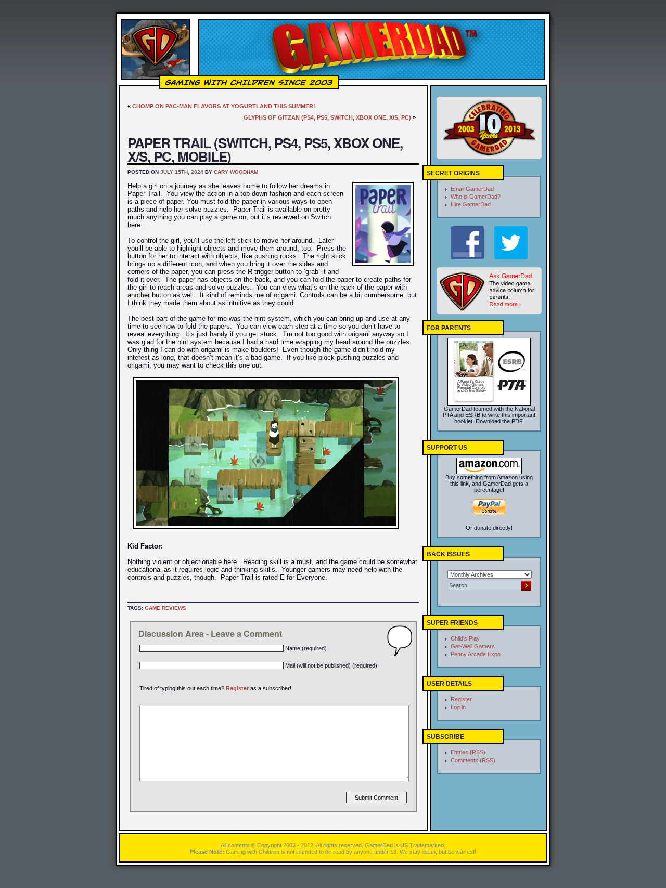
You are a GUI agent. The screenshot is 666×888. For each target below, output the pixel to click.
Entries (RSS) (468, 752)
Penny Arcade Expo (476, 654)
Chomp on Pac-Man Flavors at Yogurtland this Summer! (223, 106)
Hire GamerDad (471, 204)
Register (237, 688)
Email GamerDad (472, 189)
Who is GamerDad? (476, 196)
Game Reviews (165, 608)
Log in (458, 707)
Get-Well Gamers (473, 646)
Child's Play (465, 638)
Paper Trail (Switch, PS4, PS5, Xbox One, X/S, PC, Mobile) (265, 149)
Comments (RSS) (473, 760)
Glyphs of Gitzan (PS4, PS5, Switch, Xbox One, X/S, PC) (327, 117)
